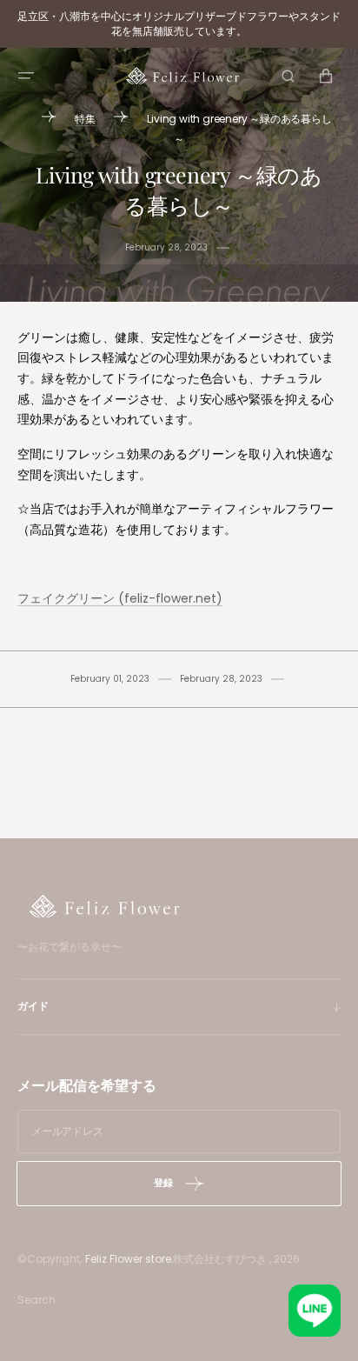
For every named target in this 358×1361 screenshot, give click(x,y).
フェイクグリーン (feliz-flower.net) (119, 598)
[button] (26, 76)
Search (36, 1299)
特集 (85, 118)
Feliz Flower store (128, 1258)
